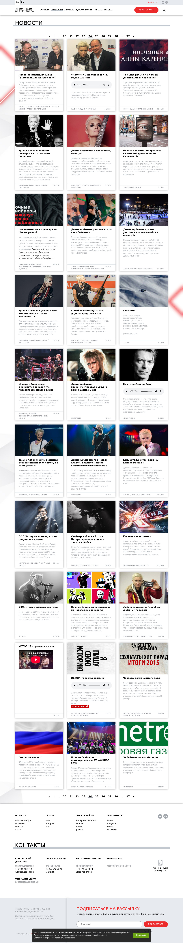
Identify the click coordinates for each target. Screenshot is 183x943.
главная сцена (138, 565)
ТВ (149, 495)
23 (83, 36)
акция (126, 269)
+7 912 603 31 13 (23, 869)
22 (77, 36)
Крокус (127, 495)
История (50, 823)
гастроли (75, 340)
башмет (143, 495)
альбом (75, 266)
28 (116, 36)
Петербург (85, 565)
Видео (108, 10)
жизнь (110, 820)
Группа (69, 10)
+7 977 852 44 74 (84, 869)
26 (103, 36)
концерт (23, 414)
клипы (110, 826)
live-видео (112, 829)
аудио (82, 109)
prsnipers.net (53, 866)
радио (74, 109)
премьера (37, 266)
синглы (79, 823)
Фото (98, 10)
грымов (30, 107)
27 (109, 36)
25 (96, 36)
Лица (48, 820)
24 (90, 36)
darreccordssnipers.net (26, 882)
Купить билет (146, 10)
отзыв (44, 495)
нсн (41, 563)
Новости (57, 10)
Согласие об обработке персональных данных (54, 938)
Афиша (44, 10)
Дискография (84, 10)
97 (128, 36)
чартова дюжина (79, 716)
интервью (91, 109)
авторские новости (28, 563)
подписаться (155, 924)
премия (74, 787)
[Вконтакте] (163, 2)
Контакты (152, 2)
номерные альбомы (86, 820)
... (59, 36)
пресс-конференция (36, 109)
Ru (17, 2)
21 (71, 36)
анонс (22, 418)
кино (22, 109)
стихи (126, 342)
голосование (86, 787)
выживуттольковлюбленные (33, 416)
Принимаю (141, 935)
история (83, 713)
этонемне (135, 713)
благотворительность (142, 269)
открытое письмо (27, 787)
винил (79, 826)
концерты (111, 823)
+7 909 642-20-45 (54, 869)
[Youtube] (166, 2)
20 (64, 36)
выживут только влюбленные (33, 185)
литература (129, 188)
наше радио (129, 418)
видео (22, 107)
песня (22, 264)
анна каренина (43, 107)
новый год (34, 495)
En (22, 2)
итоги (22, 636)
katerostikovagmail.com (119, 866)
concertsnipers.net (24, 866)
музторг (89, 342)
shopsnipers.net (84, 866)
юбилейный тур (23, 820)
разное (79, 829)
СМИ (48, 826)
